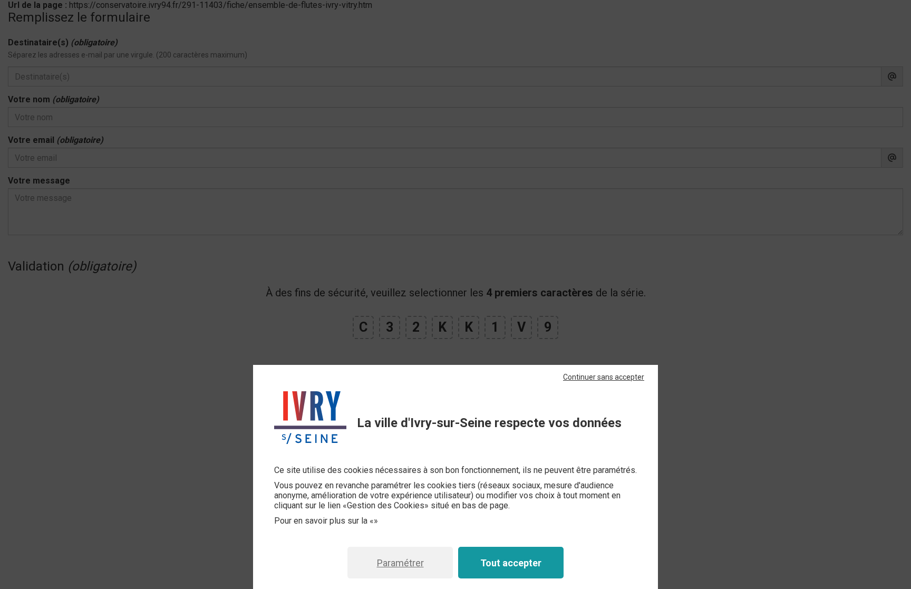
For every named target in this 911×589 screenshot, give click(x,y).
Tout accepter (510, 562)
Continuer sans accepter (603, 377)
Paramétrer (400, 562)
